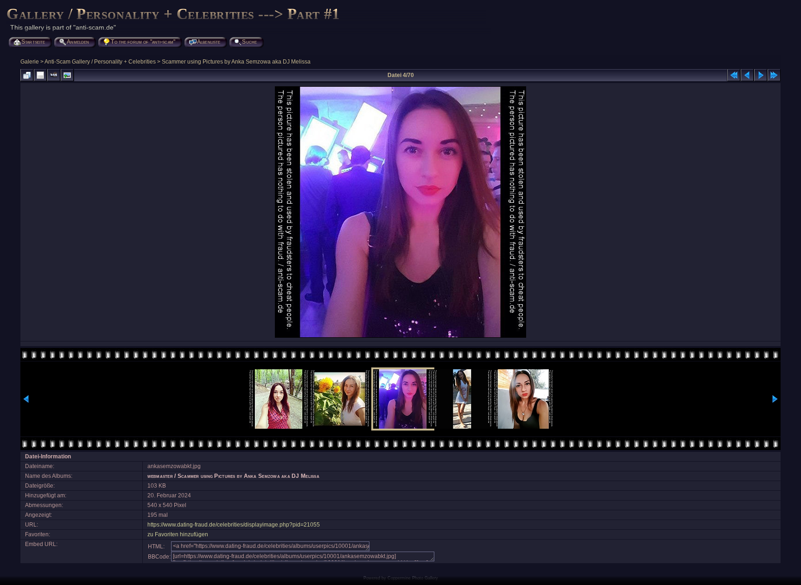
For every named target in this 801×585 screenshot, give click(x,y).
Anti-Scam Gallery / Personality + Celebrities (100, 61)
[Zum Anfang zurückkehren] (733, 75)
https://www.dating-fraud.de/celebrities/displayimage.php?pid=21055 (233, 524)
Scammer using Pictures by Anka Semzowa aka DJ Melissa (236, 61)
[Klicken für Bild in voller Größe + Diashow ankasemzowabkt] (400, 337)
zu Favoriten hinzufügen (177, 534)
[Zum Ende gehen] (774, 75)
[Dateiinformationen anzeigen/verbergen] (40, 75)
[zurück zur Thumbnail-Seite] (26, 75)
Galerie (29, 61)
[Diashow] (53, 75)
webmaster (160, 476)
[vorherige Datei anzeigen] (747, 75)
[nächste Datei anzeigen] (760, 75)
